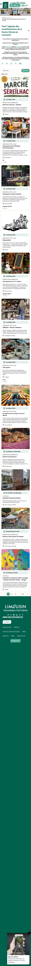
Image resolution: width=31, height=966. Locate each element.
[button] (23, 5)
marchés (19, 46)
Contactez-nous (21, 635)
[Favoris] (27, 5)
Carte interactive (7, 627)
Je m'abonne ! (7, 622)
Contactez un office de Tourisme (11, 631)
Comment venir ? (15, 641)
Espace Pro (5, 635)
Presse (12, 635)
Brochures (16, 627)
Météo (24, 631)
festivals (8, 46)
